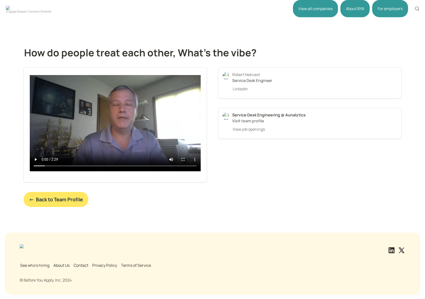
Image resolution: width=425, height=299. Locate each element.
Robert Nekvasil (246, 74)
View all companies (315, 8)
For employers (390, 8)
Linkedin (240, 89)
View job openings (249, 129)
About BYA (355, 8)
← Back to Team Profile (56, 199)
